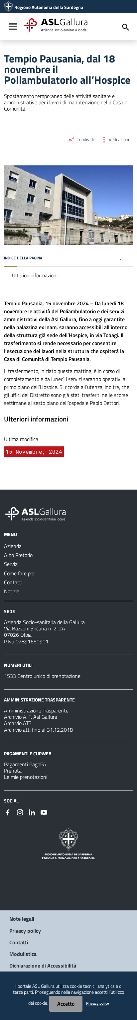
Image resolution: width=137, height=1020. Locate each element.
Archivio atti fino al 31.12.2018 (38, 730)
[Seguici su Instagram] (20, 812)
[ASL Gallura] (8, 7)
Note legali (21, 919)
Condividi (84, 139)
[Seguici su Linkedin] (32, 812)
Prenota (13, 771)
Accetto (65, 1004)
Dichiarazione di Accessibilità (42, 966)
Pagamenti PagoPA (25, 764)
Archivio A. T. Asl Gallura (30, 717)
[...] (38, 513)
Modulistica (23, 954)
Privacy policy (25, 931)
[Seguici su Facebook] (8, 812)
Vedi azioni (118, 139)
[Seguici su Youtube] (44, 812)
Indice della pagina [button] (23, 258)
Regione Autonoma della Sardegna (48, 7)
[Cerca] (125, 27)
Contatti (18, 942)
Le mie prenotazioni (25, 777)
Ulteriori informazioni (35, 275)
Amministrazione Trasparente (36, 710)
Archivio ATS (18, 723)
